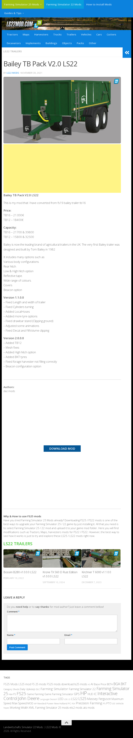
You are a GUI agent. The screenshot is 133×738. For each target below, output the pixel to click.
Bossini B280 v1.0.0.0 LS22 (19, 572)
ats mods (89, 708)
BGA (116, 683)
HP (83, 693)
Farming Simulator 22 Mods (63, 4)
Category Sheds (11, 689)
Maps (26, 34)
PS (104, 703)
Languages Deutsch (48, 699)
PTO (109, 703)
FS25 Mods (10, 684)
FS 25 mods (39, 684)
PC (69, 703)
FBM (11, 694)
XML (31, 708)
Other (92, 43)
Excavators (14, 43)
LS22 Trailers (12, 51)
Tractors (12, 34)
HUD (90, 694)
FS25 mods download (60, 684)
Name (11, 635)
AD (89, 684)
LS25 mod (24, 684)
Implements (33, 43)
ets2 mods (75, 708)
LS (69, 699)
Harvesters (41, 34)
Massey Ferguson (99, 699)
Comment (13, 611)
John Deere (28, 698)
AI (92, 684)
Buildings (51, 43)
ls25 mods (80, 684)
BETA (110, 684)
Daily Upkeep (27, 689)
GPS (77, 694)
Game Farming (35, 694)
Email (68, 635)
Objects (67, 43)
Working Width (19, 708)
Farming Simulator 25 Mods (21, 4)
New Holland (60, 703)
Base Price (100, 684)
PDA (73, 703)
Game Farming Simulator (58, 694)
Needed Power (45, 703)
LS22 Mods (13, 72)
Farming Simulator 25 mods (52, 708)
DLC (38, 689)
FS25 (21, 693)
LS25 (82, 698)
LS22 (74, 699)
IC (95, 694)
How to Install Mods (99, 4)
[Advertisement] (62, 168)
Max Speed (19, 703)
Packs (80, 43)
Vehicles (86, 34)
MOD (30, 703)
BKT (124, 684)
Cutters (111, 34)
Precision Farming (89, 703)
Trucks (57, 34)
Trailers (71, 34)
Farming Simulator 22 (82, 689)
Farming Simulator (54, 689)
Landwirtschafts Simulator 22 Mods (23, 727)
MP (35, 703)
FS (14, 694)
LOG (66, 699)
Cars (99, 34)
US (113, 703)
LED (60, 699)
